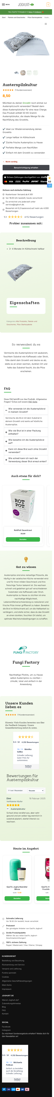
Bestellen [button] (23, 539)
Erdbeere (38, 12)
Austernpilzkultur (18, 809)
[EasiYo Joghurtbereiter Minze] (17, 870)
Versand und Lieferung (11, 969)
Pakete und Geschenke (16, 17)
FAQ (4, 1010)
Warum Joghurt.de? (10, 1000)
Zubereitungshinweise (11, 1003)
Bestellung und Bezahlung (13, 960)
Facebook (6, 1027)
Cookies (5, 977)
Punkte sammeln (9, 973)
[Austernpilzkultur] (8, 809)
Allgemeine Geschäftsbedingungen (17, 981)
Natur (31, 12)
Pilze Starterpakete (35, 17)
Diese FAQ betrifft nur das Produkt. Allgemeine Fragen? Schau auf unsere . (25, 400)
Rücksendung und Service (13, 964)
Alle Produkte (21, 321)
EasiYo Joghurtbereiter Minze (17, 888)
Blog (4, 1007)
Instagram (6, 1030)
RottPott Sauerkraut (23, 530)
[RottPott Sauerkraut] (23, 507)
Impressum (6, 989)
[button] (48, 4)
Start (4, 17)
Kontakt (5, 1014)
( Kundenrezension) (23, 90)
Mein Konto (7, 985)
